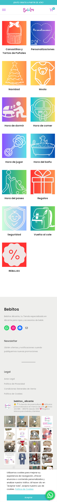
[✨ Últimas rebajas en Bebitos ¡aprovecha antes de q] (47, 421)
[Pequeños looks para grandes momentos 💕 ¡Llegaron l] (22, 459)
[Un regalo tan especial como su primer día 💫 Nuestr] (47, 446)
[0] (51, 9)
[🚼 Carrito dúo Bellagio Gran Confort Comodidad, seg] (9, 446)
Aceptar (28, 497)
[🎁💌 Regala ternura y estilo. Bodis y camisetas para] (22, 434)
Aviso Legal (9, 378)
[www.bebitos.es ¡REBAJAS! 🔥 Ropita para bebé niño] (9, 459)
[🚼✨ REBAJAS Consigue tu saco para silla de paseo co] (47, 434)
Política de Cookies (24, 489)
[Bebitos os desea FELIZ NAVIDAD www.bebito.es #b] (34, 459)
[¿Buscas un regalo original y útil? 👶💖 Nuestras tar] (34, 421)
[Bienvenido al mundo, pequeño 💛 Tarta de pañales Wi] (22, 446)
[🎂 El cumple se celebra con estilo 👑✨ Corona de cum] (9, 434)
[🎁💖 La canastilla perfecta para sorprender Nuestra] (34, 434)
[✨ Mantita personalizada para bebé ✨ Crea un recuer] (9, 421)
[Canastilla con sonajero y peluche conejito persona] (47, 459)
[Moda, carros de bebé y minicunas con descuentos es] (34, 446)
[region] (28, 485)
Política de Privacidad (14, 383)
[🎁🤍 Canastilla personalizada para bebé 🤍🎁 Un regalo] (22, 421)
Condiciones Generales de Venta (20, 388)
